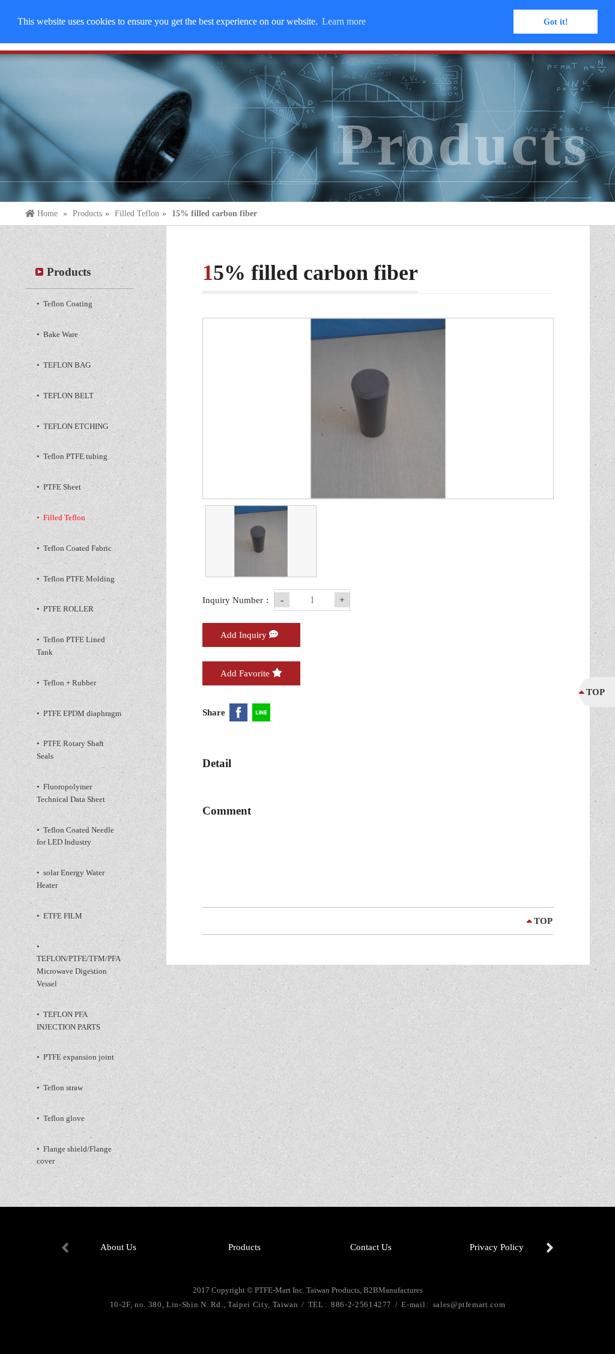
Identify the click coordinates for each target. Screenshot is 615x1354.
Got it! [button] (556, 21)
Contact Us (371, 1247)
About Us (118, 1247)
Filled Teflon (137, 213)
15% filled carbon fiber (214, 213)
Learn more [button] (344, 21)
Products (87, 213)
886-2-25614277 (362, 1304)
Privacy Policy (497, 1247)
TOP (543, 921)
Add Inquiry (244, 635)
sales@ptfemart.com (469, 1304)
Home (47, 213)
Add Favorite (246, 673)
